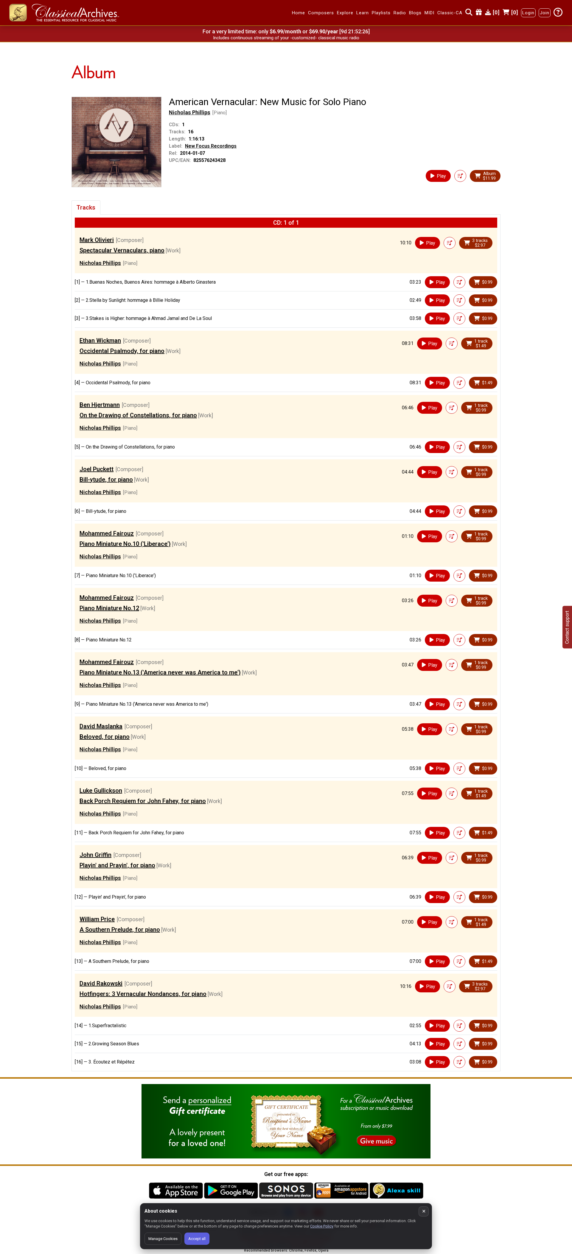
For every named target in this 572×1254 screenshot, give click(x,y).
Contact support (567, 627)
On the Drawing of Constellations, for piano (138, 415)
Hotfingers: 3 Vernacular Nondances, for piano (143, 993)
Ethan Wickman (100, 340)
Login (528, 12)
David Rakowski (101, 983)
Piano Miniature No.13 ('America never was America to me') (160, 672)
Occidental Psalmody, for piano (122, 351)
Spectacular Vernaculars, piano (122, 250)
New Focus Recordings (211, 146)
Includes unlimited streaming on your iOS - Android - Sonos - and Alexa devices (286, 37)
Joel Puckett (97, 469)
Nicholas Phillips (189, 112)
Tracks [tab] (86, 207)
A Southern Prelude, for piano (120, 929)
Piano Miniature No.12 (109, 608)
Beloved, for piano (105, 736)
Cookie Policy (321, 1226)
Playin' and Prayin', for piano (117, 865)
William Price (97, 919)
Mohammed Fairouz (107, 533)
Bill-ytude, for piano (106, 479)
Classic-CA (449, 12)
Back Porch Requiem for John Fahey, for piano (143, 801)
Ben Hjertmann (100, 404)
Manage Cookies (163, 1238)
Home (298, 12)
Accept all (197, 1238)
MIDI (429, 12)
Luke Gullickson (101, 790)
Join (544, 12)
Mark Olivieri (97, 239)
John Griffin (95, 854)
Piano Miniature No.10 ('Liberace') (125, 543)
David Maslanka (101, 726)
